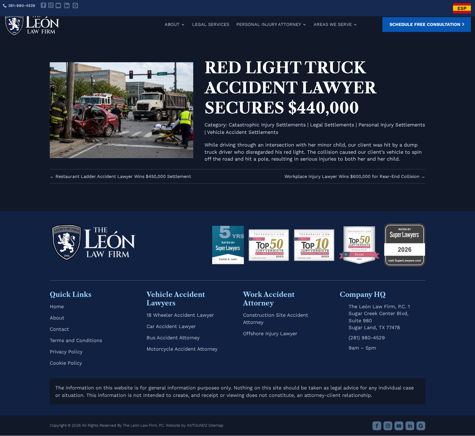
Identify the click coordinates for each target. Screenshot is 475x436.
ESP (461, 8)
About (172, 25)
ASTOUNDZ (197, 425)
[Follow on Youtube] (398, 425)
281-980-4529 (21, 5)
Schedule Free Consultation (425, 24)
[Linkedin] (67, 5)
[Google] (75, 5)
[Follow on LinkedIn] (409, 425)
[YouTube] (58, 5)
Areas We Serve (333, 25)
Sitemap (215, 425)
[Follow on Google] (420, 425)
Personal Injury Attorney (268, 25)
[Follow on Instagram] (387, 425)
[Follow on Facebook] (376, 425)
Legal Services (210, 25)
